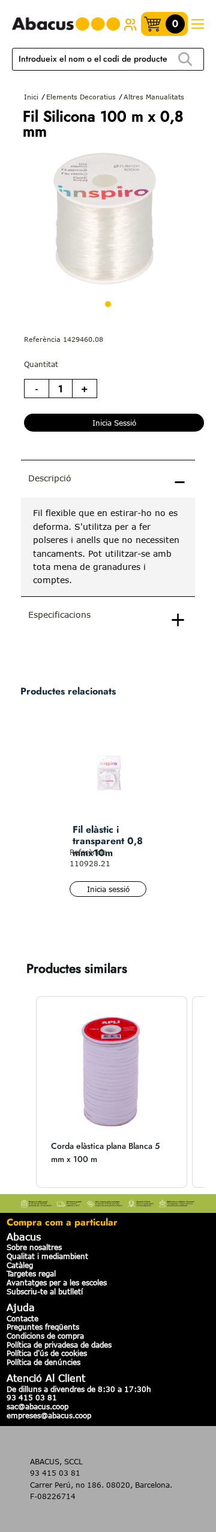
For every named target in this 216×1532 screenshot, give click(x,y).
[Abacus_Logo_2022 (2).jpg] (66, 24)
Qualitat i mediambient (47, 1256)
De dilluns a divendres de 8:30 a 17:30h (79, 1389)
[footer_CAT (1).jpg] (108, 1202)
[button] (24, 1092)
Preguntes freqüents (43, 1326)
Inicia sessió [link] (114, 422)
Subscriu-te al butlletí (45, 1291)
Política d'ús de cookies (47, 1353)
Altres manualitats (154, 97)
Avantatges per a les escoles (57, 1282)
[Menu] (197, 24)
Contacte (22, 1318)
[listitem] (111, 1092)
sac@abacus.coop (37, 1406)
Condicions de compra (45, 1335)
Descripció (49, 478)
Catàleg (20, 1265)
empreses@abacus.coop (49, 1415)
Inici (31, 97)
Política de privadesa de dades (59, 1344)
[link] (130, 24)
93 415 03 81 (32, 1397)
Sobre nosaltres (34, 1247)
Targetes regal (31, 1273)
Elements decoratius (81, 97)
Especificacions (59, 614)
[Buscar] (185, 59)
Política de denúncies (43, 1362)
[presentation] (108, 546)
